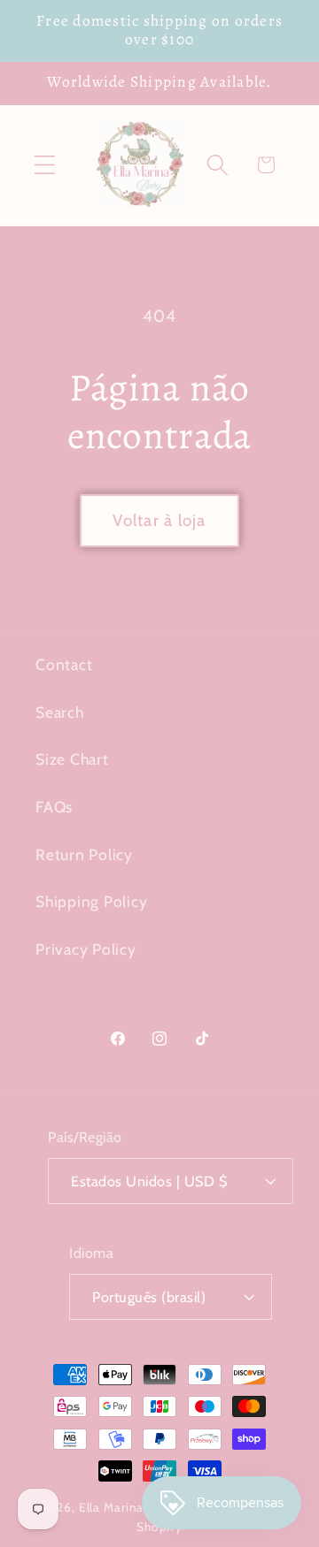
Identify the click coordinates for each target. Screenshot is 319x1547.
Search (59, 712)
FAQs (54, 806)
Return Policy (84, 854)
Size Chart (72, 759)
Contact (63, 664)
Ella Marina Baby (128, 1507)
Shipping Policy (91, 901)
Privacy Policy (85, 949)
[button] (44, 165)
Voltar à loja (159, 520)
